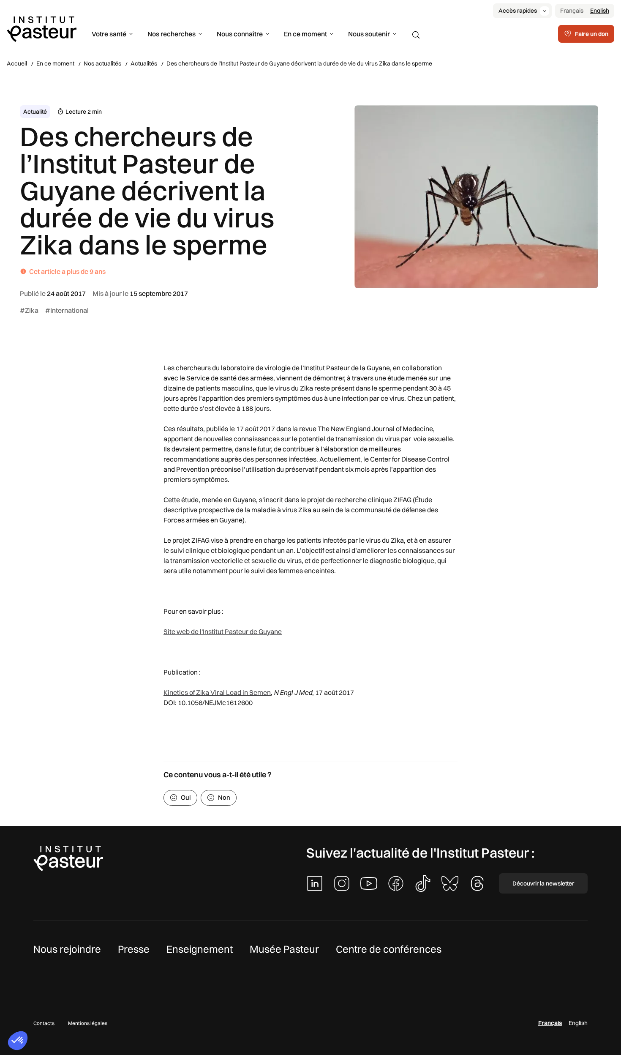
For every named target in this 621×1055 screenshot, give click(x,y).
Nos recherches (171, 34)
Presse (134, 949)
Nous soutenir (369, 34)
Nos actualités (102, 63)
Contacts (43, 1023)
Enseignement (199, 949)
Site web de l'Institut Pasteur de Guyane (222, 631)
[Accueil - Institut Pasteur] (41, 28)
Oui (186, 797)
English (599, 10)
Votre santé (109, 34)
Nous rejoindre (67, 949)
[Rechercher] (416, 35)
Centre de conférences (388, 949)
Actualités (144, 63)
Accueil (17, 63)
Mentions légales (87, 1023)
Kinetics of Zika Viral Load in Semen (217, 692)
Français (571, 10)
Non (224, 797)
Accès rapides (517, 10)
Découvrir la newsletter (543, 883)
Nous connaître (240, 34)
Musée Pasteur (284, 949)
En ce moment (305, 34)
